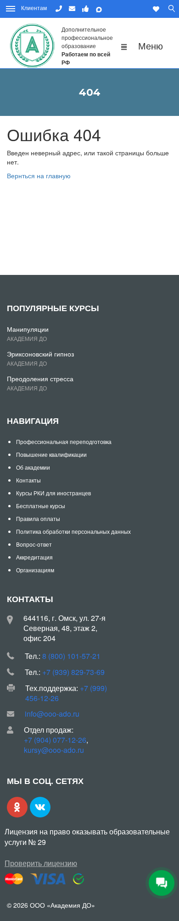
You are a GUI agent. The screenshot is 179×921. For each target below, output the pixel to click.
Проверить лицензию (41, 863)
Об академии (33, 467)
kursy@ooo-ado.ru (54, 750)
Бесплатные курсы (40, 506)
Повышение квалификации (51, 454)
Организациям (35, 570)
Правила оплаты (38, 518)
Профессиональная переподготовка (64, 441)
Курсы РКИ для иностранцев (53, 493)
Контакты (28, 480)
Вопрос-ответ (34, 544)
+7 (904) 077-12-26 (55, 740)
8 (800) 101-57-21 (71, 656)
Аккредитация (34, 557)
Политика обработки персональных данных (73, 531)
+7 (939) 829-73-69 (73, 672)
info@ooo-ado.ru (52, 713)
